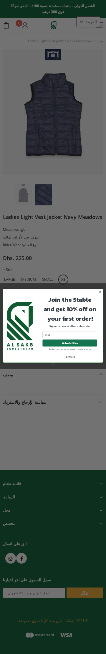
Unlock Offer (70, 343)
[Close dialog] (100, 292)
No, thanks (70, 356)
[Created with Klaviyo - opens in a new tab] (53, 364)
